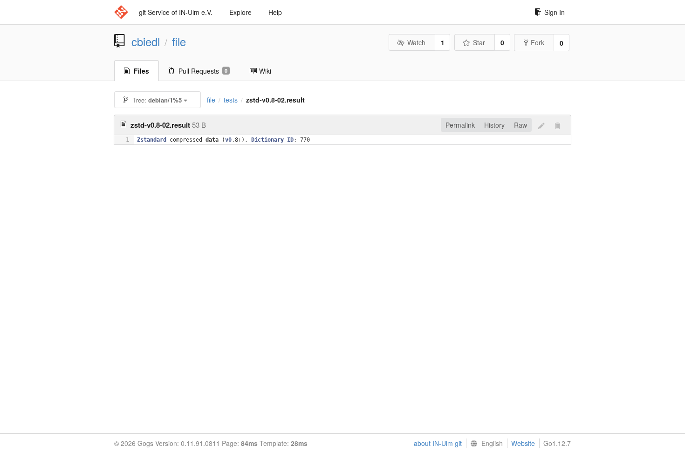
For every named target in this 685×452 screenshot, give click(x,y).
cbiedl (145, 41)
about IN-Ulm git (438, 443)
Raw (520, 125)
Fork (537, 42)
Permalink (460, 125)
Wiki (265, 70)
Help (275, 12)
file (179, 41)
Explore (240, 12)
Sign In (554, 12)
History (494, 125)
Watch (416, 42)
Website (523, 443)
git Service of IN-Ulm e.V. (175, 12)
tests (231, 99)
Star (479, 42)
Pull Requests (202, 70)
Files (141, 70)
